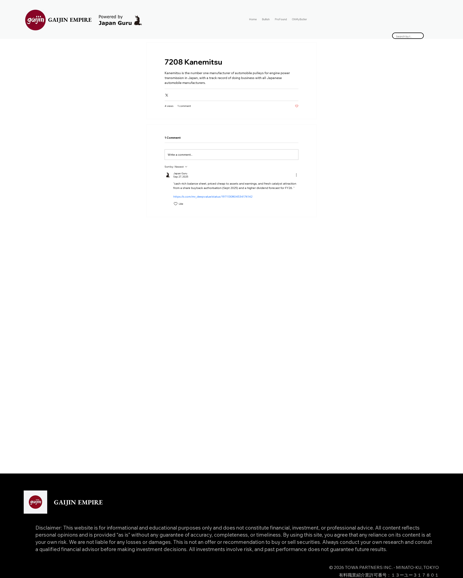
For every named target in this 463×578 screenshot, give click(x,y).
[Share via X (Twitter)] (166, 95)
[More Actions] (296, 175)
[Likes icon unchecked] (175, 204)
